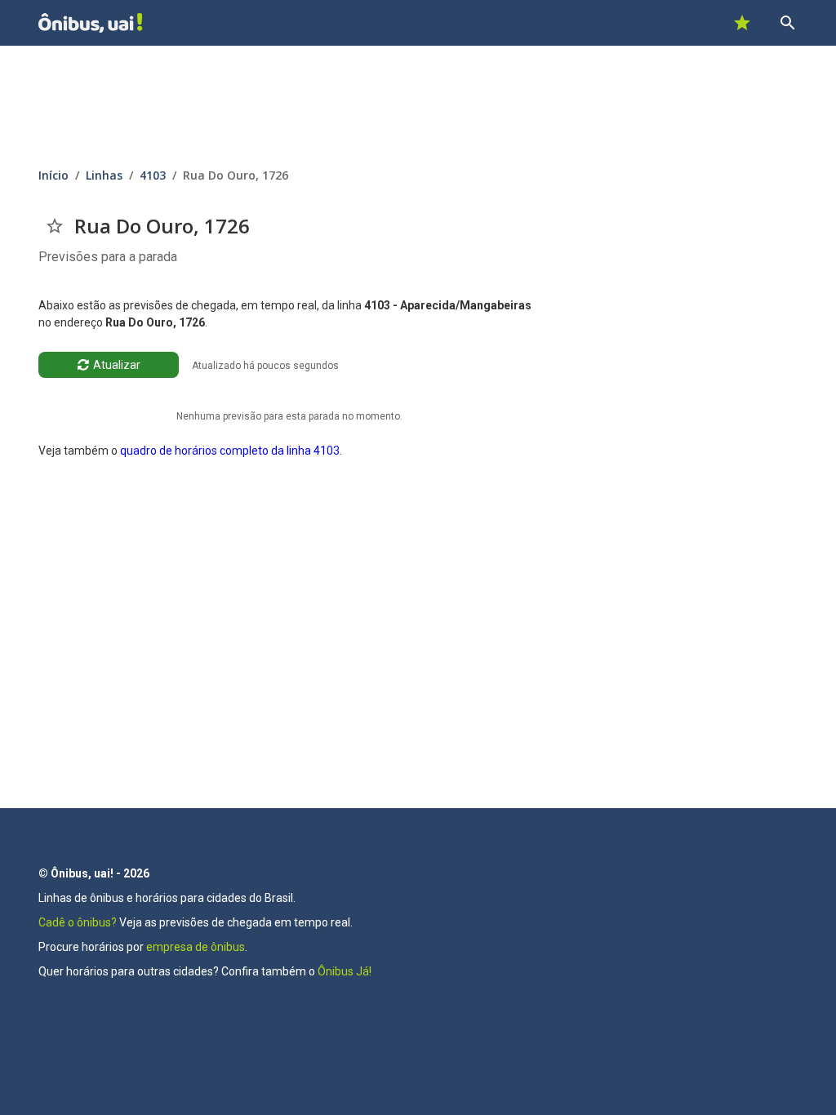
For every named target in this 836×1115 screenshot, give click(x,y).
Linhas (104, 175)
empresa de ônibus (195, 946)
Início (53, 175)
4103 (153, 175)
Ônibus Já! (344, 971)
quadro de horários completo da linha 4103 (230, 450)
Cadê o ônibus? (77, 922)
